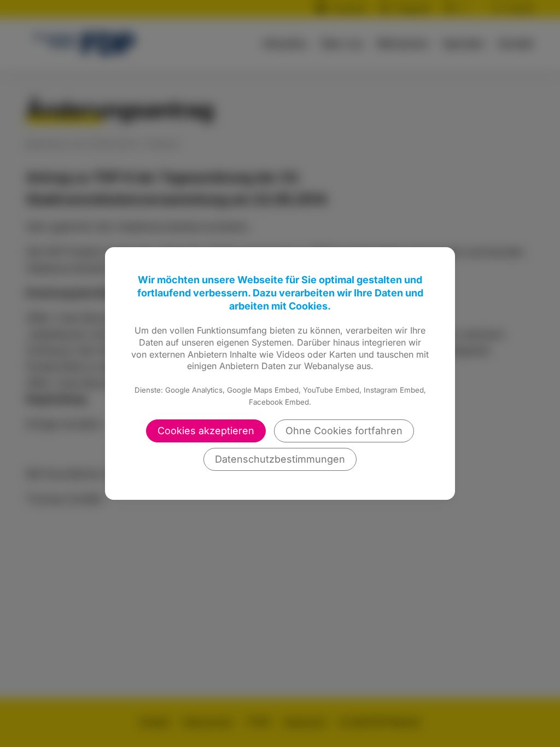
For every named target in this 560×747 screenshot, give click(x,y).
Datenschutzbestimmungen (280, 459)
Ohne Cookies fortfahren (343, 430)
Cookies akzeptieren (206, 430)
